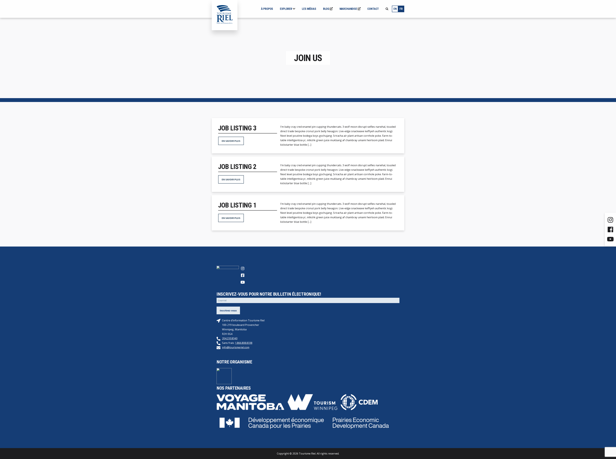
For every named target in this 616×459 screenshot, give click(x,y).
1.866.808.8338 (243, 343)
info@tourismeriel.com (235, 347)
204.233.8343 (229, 338)
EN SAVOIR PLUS (231, 140)
